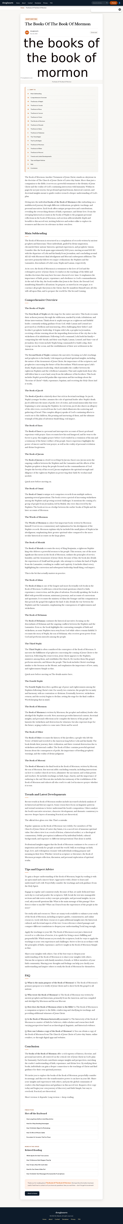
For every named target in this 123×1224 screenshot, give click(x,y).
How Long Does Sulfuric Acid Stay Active (40, 1119)
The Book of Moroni (37, 152)
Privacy (45, 3)
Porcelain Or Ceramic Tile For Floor (39, 1137)
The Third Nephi (36, 137)
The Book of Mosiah (37, 125)
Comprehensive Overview (39, 97)
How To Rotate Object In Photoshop (38, 1128)
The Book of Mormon (37, 145)
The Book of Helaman (37, 133)
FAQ (32, 164)
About (24, 3)
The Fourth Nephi (36, 141)
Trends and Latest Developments (41, 156)
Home (18, 3)
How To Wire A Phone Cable (36, 1133)
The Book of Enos (36, 109)
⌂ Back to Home (32, 1193)
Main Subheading (36, 94)
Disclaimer (38, 3)
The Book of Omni (36, 117)
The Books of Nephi (37, 101)
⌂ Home (113, 3)
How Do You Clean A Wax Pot (36, 1169)
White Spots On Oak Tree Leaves (38, 1156)
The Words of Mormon (38, 121)
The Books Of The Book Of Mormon (58, 1183)
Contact (30, 3)
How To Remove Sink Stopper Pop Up (39, 1160)
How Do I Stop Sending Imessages (38, 1123)
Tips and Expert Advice (38, 160)
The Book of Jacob (37, 105)
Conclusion (34, 168)
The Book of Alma (36, 129)
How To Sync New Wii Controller (37, 1165)
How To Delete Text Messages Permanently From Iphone (45, 1174)
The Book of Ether (36, 148)
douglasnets (7, 3)
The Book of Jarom (37, 113)
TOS (51, 3)
